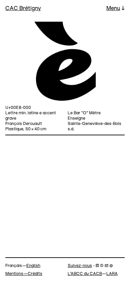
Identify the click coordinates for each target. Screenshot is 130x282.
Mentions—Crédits (23, 274)
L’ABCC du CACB (85, 274)
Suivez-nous (80, 266)
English (33, 266)
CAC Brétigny (23, 8)
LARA (112, 274)
